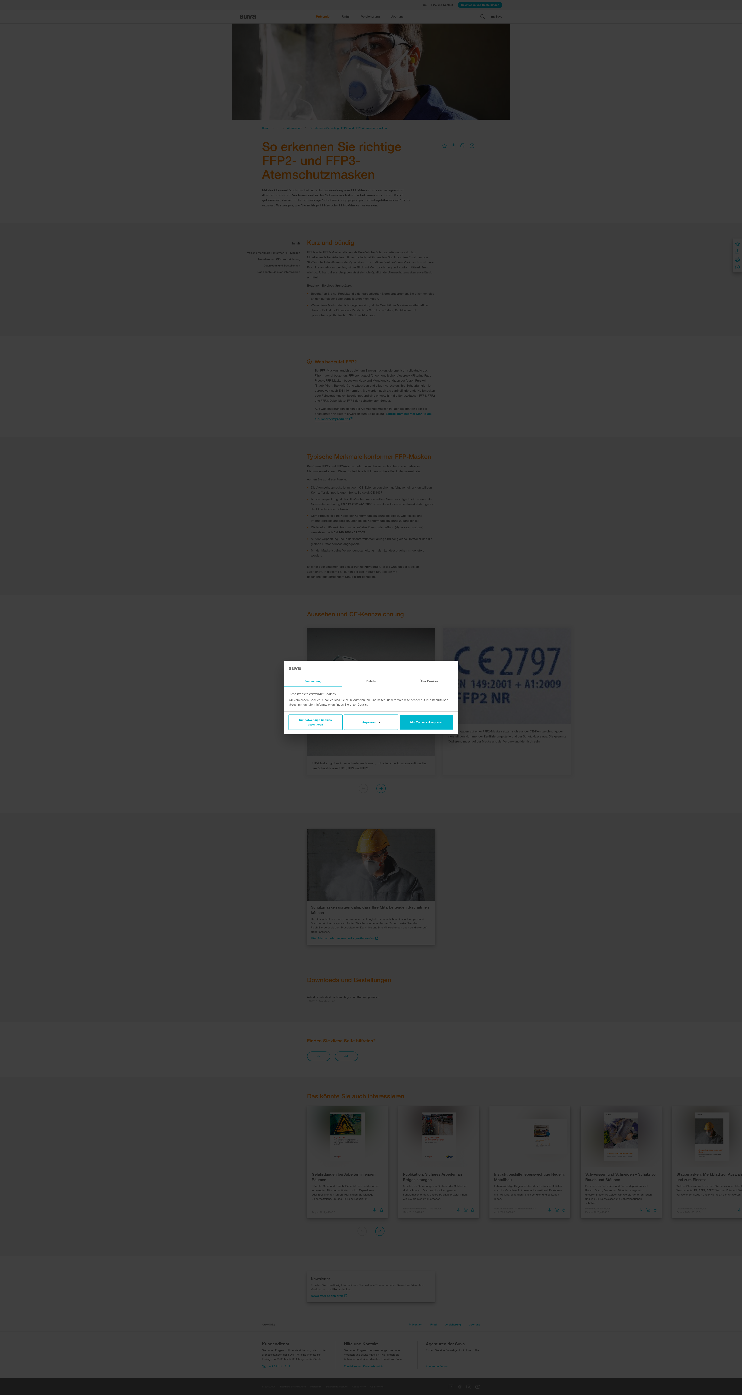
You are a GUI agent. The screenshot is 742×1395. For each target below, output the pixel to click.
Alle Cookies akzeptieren (426, 722)
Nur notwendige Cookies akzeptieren (315, 722)
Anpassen (369, 722)
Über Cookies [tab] (429, 681)
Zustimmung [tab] (313, 681)
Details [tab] (371, 681)
